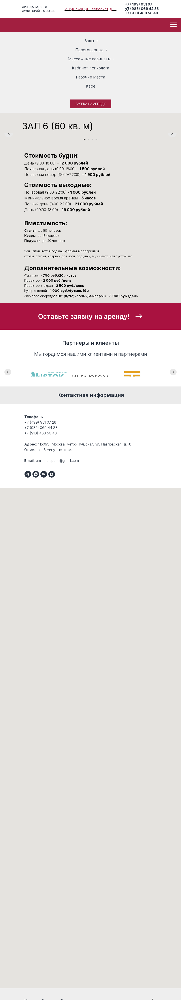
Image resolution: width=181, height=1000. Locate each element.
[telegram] (28, 474)
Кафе (90, 86)
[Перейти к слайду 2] (88, 139)
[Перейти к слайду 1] (84, 139)
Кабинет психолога (90, 68)
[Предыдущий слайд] (8, 132)
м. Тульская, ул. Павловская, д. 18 (91, 9)
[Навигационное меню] (173, 25)
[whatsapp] (35, 474)
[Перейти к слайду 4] (96, 139)
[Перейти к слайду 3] (92, 139)
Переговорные (90, 50)
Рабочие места (90, 77)
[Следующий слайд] (172, 132)
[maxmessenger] (51, 474)
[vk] (43, 474)
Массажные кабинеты (90, 59)
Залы (90, 40)
